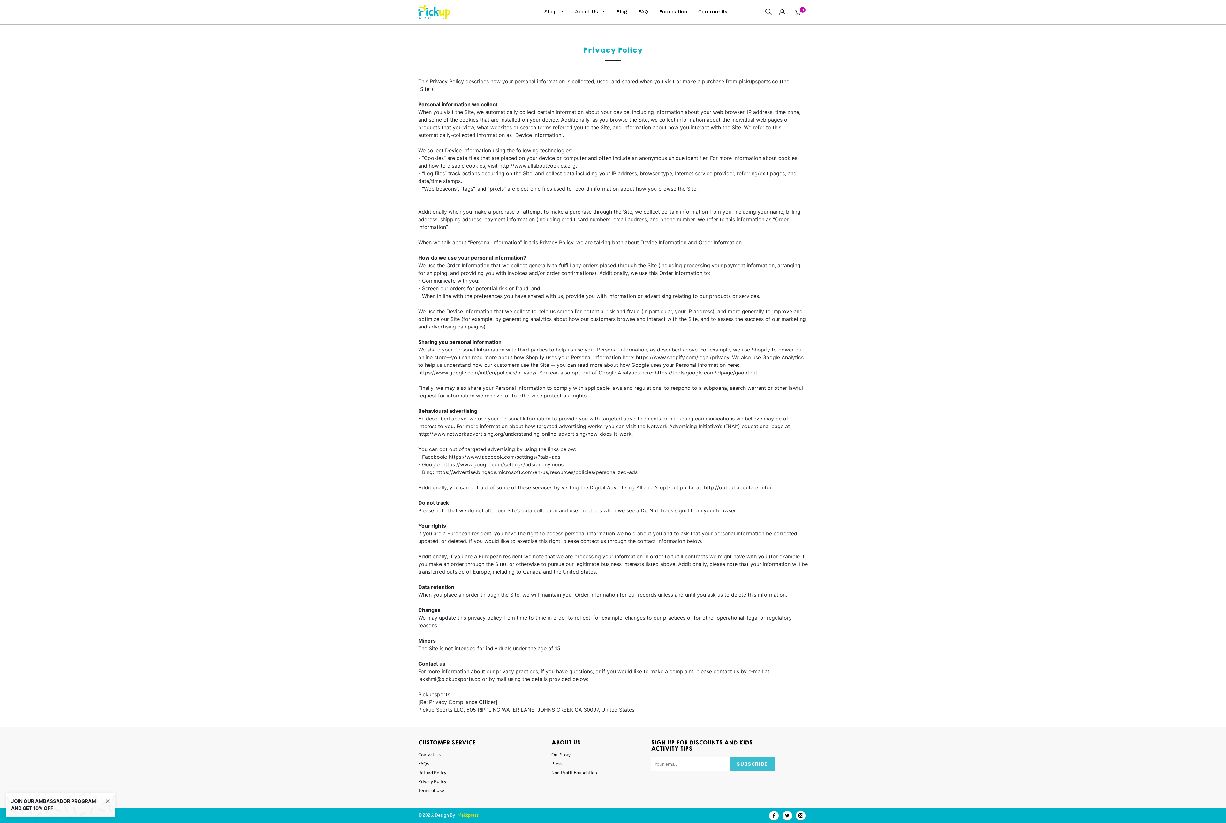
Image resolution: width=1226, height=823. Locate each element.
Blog (622, 12)
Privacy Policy (432, 781)
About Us (587, 12)
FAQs (423, 763)
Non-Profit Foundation (574, 772)
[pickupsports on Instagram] (801, 815)
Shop (551, 12)
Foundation (673, 12)
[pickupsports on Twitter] (787, 815)
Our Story (561, 754)
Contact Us (429, 754)
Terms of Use (431, 790)
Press (556, 763)
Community (712, 12)
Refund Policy (432, 772)
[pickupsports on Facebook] (774, 815)
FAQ (643, 12)
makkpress (468, 815)
